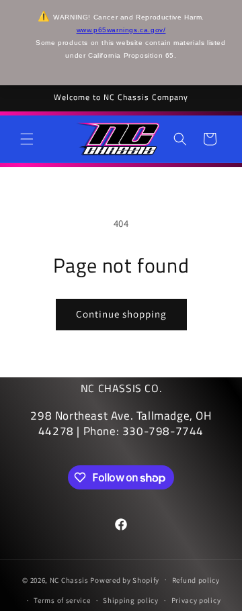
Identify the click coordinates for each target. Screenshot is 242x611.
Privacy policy (196, 600)
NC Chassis (69, 579)
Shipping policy (131, 600)
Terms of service (62, 600)
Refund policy (196, 580)
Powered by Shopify (124, 579)
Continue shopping (121, 314)
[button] (27, 139)
